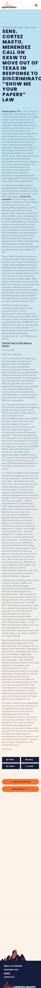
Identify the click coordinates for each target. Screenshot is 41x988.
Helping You (11, 970)
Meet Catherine (13, 966)
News (7, 973)
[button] (36, 5)
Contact (9, 977)
